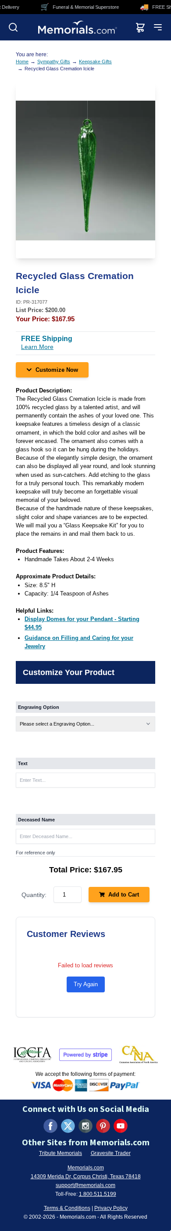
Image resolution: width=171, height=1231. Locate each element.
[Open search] (13, 27)
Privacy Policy (111, 1208)
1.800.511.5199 (97, 1194)
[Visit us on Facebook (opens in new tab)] (50, 1126)
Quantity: (33, 894)
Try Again (86, 984)
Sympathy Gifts (53, 61)
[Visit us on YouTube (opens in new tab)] (121, 1126)
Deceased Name (36, 819)
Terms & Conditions (67, 1208)
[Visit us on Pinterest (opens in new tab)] (103, 1126)
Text (23, 763)
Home (22, 61)
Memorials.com (86, 1168)
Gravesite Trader (111, 1153)
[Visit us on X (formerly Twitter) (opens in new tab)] (68, 1126)
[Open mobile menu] (158, 27)
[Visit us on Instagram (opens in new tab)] (85, 1126)
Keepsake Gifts (95, 61)
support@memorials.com (85, 1185)
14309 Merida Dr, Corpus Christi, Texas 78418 (86, 1176)
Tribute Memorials (60, 1153)
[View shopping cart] (140, 27)
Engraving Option (38, 707)
